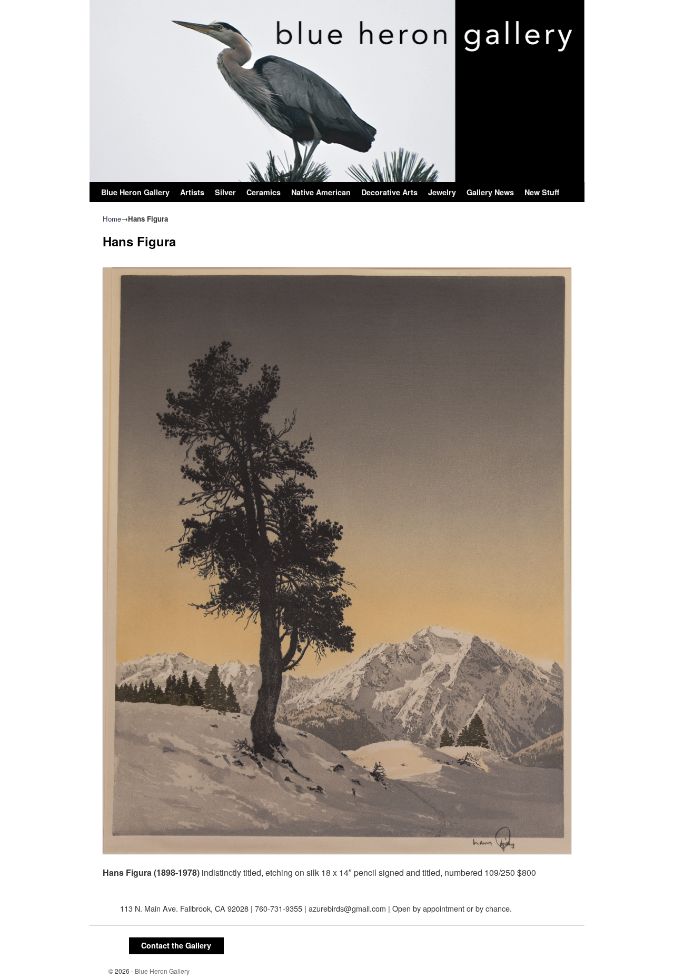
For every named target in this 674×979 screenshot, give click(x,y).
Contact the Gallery (176, 945)
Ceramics (263, 192)
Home (112, 219)
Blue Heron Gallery (135, 192)
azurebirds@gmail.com (347, 908)
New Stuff (541, 192)
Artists (192, 192)
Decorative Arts (389, 192)
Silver (225, 192)
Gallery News (490, 192)
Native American (321, 192)
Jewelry (442, 192)
